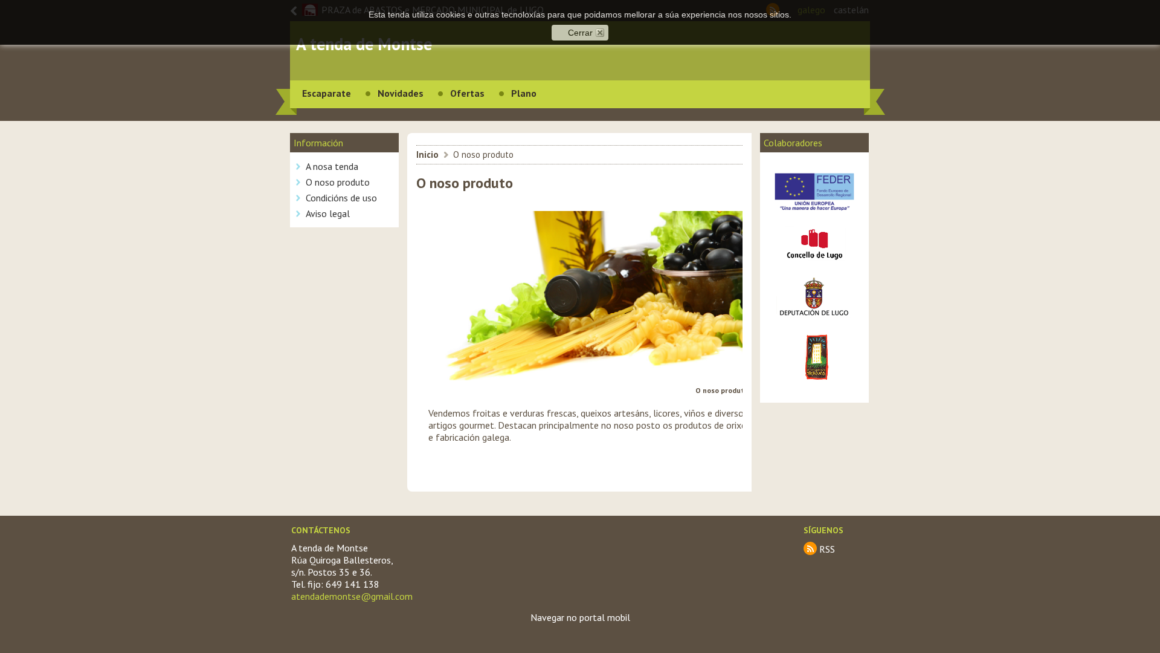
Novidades (401, 93)
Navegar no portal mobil (580, 617)
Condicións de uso (341, 198)
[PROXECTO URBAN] (815, 384)
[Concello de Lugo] (814, 263)
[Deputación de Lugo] (814, 320)
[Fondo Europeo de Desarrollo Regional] (814, 215)
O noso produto (338, 182)
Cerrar (580, 32)
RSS (827, 549)
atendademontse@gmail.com (352, 596)
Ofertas (467, 93)
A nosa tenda (332, 166)
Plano (523, 93)
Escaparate (326, 93)
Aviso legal (328, 213)
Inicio (427, 154)
